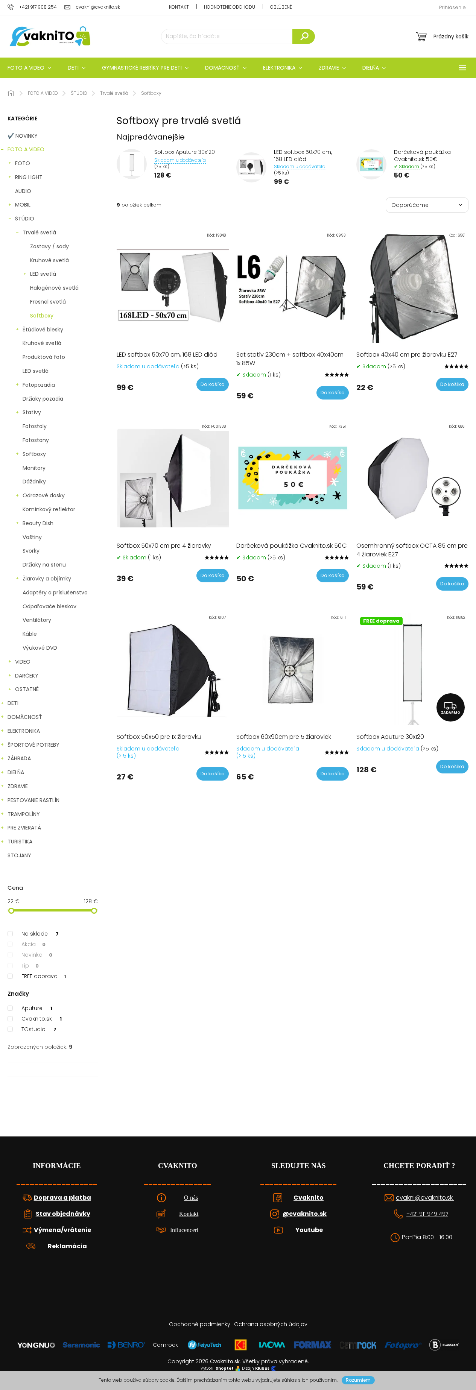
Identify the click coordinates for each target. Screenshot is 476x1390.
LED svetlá (43, 274)
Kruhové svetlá (49, 260)
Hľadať (303, 36)
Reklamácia (67, 1246)
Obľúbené (281, 7)
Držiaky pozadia (43, 399)
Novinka (36, 955)
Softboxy (41, 315)
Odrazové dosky (44, 495)
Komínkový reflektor (49, 509)
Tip (30, 965)
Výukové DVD (40, 648)
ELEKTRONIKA (24, 731)
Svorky (31, 550)
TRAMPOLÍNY (24, 814)
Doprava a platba (62, 1198)
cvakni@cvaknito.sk (425, 1198)
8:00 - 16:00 (437, 1237)
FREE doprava (43, 976)
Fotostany (36, 440)
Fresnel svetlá (48, 301)
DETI (13, 703)
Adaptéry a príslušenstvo (55, 592)
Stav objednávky (63, 1214)
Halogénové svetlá (54, 288)
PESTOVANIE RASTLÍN (33, 800)
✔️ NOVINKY (23, 136)
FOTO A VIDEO (26, 149)
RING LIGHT (29, 177)
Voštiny (32, 537)
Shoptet (225, 1368)
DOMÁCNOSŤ (25, 717)
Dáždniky (34, 481)
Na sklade (40, 933)
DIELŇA (16, 772)
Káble (30, 634)
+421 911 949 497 (427, 1214)
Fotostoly (35, 426)
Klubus (262, 1368)
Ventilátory (37, 620)
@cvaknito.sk (305, 1214)
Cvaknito (309, 1198)
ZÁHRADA (19, 758)
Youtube (309, 1230)
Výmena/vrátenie (62, 1230)
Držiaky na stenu (44, 564)
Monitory (34, 468)
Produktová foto (44, 357)
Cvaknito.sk (41, 1018)
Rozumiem (358, 1380)
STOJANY (19, 855)
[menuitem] (76, 68)
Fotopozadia (39, 385)
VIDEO (22, 661)
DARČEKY (26, 675)
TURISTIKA (20, 841)
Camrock (165, 1345)
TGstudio (38, 1029)
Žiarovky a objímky (47, 578)
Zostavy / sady (49, 246)
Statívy (32, 412)
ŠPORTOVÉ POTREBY (33, 745)
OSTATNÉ (27, 689)
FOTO (22, 163)
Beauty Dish (38, 523)
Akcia (33, 944)
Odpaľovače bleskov (49, 606)
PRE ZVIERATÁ (24, 827)
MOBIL (22, 204)
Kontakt (179, 7)
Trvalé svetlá (39, 232)
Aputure (36, 1008)
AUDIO (23, 191)
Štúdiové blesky (43, 329)
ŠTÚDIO (24, 218)
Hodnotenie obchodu (229, 7)
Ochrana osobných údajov (270, 1324)
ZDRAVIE (18, 786)
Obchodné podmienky (199, 1324)
